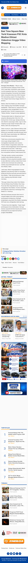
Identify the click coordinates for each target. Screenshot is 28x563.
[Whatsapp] (8, 259)
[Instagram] (16, 259)
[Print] (10, 259)
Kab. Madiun (23, 14)
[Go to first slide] (26, 316)
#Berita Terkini (16, 19)
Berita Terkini (8, 262)
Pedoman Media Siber (21, 548)
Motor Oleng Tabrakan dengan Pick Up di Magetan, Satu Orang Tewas (16, 448)
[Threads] (13, 259)
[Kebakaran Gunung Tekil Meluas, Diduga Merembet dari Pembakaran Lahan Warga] (5, 522)
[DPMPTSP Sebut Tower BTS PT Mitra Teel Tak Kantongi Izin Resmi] (20, 325)
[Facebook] (2, 259)
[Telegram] (18, 259)
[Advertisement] (14, 411)
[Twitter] (17, 553)
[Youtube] (14, 553)
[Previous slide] (24, 316)
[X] (5, 259)
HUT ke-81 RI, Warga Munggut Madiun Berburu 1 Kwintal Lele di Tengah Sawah (17, 477)
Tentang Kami (4, 548)
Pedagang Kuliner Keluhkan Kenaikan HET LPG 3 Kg (14, 252)
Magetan (10, 450)
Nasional (7, 14)
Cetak (4, 49)
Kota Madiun (15, 14)
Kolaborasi (11, 548)
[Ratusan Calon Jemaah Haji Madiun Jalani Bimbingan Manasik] (7, 325)
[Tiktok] (20, 553)
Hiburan (15, 262)
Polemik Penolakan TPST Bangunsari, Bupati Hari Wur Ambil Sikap (16, 441)
